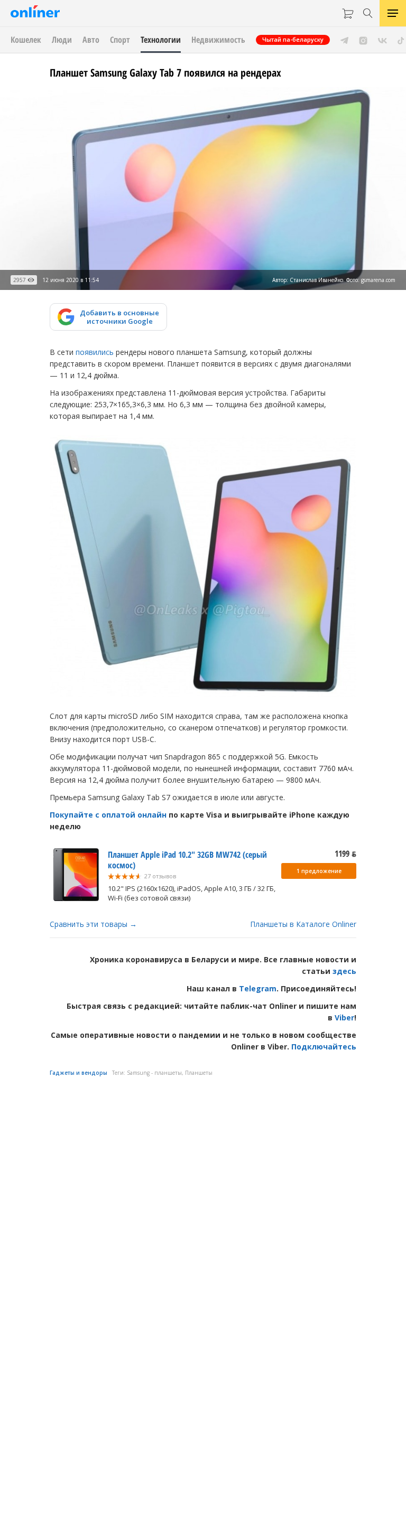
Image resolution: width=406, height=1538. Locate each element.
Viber (344, 1017)
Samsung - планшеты (154, 1072)
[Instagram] (363, 39)
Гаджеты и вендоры (78, 1072)
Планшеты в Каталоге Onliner (303, 924)
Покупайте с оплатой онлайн (108, 815)
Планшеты (199, 1072)
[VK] (382, 39)
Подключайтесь (323, 1047)
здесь (344, 971)
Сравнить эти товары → (93, 924)
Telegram (257, 988)
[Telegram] (344, 39)
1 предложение (319, 871)
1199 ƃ (345, 853)
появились (95, 352)
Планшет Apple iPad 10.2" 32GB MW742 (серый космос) (187, 860)
